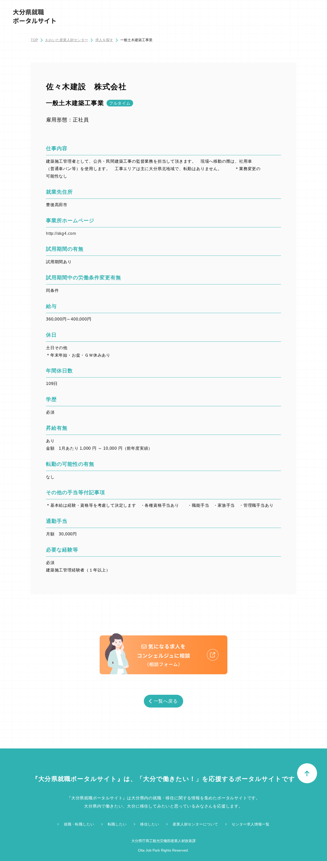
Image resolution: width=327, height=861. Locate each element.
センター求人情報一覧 (251, 824)
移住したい (149, 824)
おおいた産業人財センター (66, 40)
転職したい (117, 824)
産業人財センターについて (195, 824)
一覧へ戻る (166, 701)
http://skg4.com (61, 233)
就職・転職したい (79, 824)
